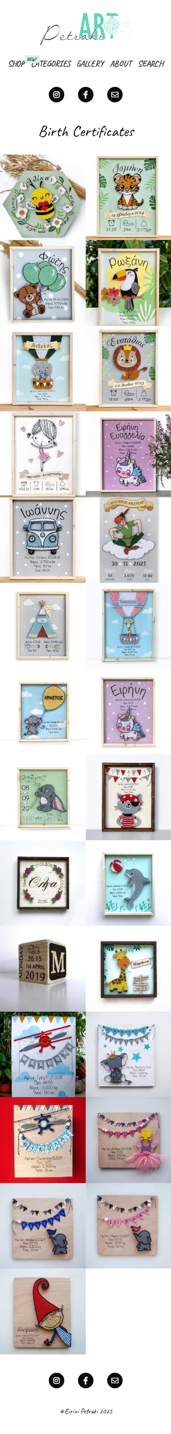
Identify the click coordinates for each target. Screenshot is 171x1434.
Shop (16, 64)
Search (150, 64)
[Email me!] (115, 94)
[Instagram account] (56, 94)
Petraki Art (86, 29)
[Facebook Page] (85, 94)
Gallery (90, 64)
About (120, 64)
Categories (50, 64)
